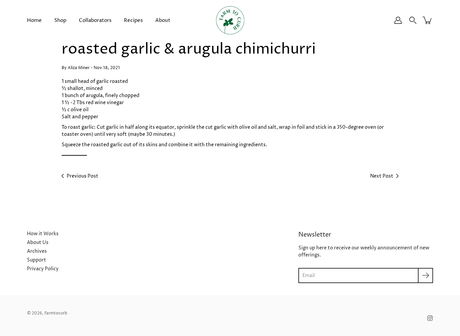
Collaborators (95, 20)
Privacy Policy (43, 269)
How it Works (43, 234)
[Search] (412, 20)
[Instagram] (430, 318)
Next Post (381, 176)
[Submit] (425, 275)
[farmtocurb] (230, 20)
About (162, 20)
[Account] (398, 20)
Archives (37, 251)
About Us (37, 242)
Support (36, 260)
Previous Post (82, 176)
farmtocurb (55, 313)
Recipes (133, 20)
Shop (60, 20)
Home (34, 20)
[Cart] (427, 20)
